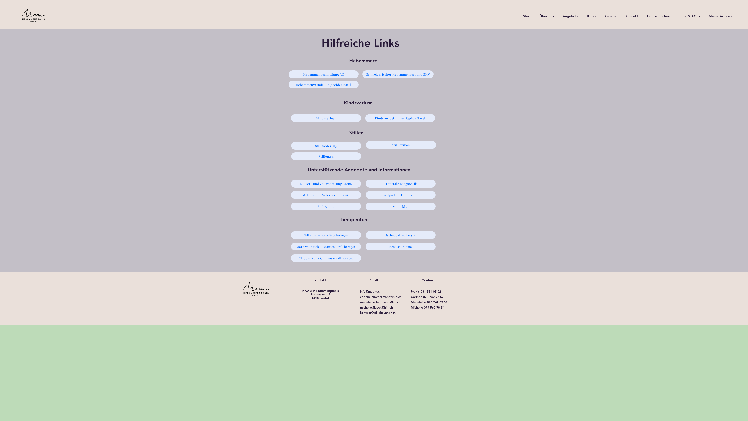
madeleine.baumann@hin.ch (380, 302)
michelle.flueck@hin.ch (376, 307)
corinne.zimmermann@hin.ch (380, 297)
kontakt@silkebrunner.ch (378, 313)
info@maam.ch (370, 291)
